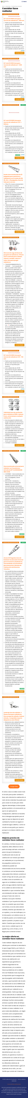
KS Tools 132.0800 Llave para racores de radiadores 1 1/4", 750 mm (13, 357)
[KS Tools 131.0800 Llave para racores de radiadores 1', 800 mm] (14, 16)
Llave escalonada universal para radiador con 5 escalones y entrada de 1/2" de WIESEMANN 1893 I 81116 (14, 469)
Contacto (9, 1084)
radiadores (7, 6)
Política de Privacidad (16, 1084)
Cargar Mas (14, 786)
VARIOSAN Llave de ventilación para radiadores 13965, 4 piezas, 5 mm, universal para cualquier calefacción (13, 415)
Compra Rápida (19, 53)
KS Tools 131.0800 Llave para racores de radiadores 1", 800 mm (14, 19)
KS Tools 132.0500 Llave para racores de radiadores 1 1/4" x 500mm (12, 122)
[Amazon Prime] (22, 51)
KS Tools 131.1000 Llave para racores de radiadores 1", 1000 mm (13, 65)
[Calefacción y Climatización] (5, 1)
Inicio (3, 6)
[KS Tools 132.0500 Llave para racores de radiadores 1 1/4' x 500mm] (14, 112)
